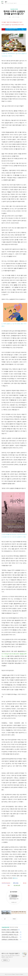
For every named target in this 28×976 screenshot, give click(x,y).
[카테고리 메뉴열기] (25, 2)
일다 (6, 1)
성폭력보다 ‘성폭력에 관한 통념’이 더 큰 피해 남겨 (10, 939)
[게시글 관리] (9, 919)
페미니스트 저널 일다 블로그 (11, 953)
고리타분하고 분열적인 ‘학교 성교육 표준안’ (10, 934)
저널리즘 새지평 (14, 9)
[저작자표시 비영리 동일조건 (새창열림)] (19, 919)
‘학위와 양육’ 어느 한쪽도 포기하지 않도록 (10, 937)
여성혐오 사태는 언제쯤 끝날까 (10, 929)
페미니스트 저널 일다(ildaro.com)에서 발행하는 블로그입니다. (11, 956)
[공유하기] (7, 919)
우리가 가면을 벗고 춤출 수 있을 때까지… (10, 932)
